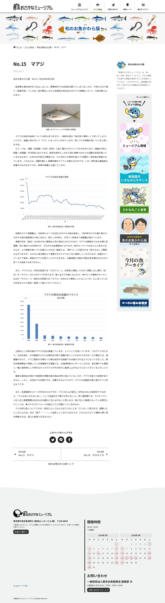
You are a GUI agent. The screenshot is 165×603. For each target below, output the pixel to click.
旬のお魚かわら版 (44, 47)
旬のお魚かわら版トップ (61, 463)
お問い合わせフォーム (97, 590)
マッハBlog (97, 9)
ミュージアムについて (79, 9)
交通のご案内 (20, 531)
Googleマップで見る (20, 586)
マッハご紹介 (142, 97)
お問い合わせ (113, 9)
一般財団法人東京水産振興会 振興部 (108, 581)
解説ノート (127, 9)
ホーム (19, 47)
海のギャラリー (143, 9)
